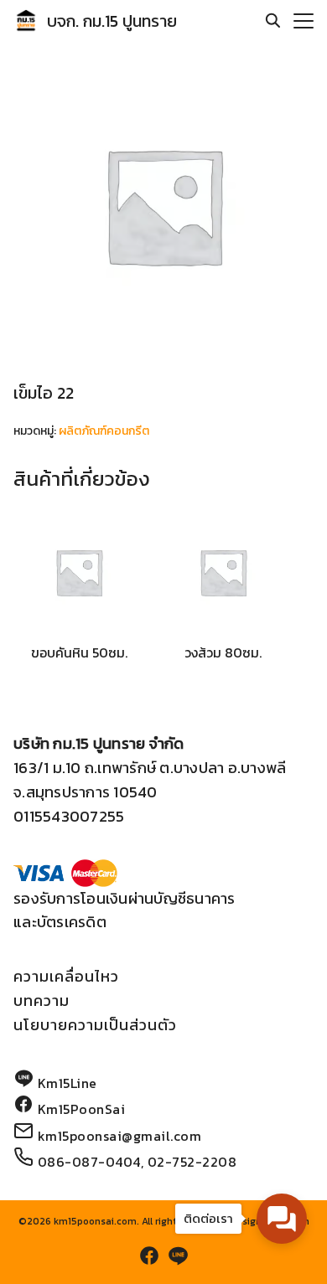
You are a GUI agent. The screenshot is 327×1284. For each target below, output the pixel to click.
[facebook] (149, 1255)
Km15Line (67, 1083)
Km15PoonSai (82, 1109)
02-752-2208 (192, 1162)
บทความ (41, 1000)
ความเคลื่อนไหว (66, 976)
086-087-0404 (89, 1162)
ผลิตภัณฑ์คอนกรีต (104, 431)
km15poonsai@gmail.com (120, 1136)
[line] (178, 1255)
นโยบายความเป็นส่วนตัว (95, 1024)
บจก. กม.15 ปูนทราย (112, 21)
